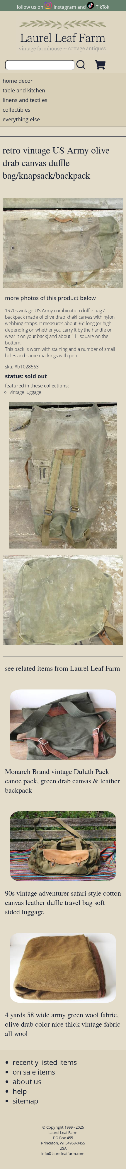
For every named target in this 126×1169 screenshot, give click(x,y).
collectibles (16, 109)
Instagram (65, 7)
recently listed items (45, 1062)
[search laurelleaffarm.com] (82, 65)
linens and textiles (25, 100)
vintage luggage (25, 392)
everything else (21, 119)
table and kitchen (24, 90)
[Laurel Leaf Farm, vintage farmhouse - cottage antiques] (63, 35)
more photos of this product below (50, 298)
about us (27, 1081)
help (20, 1091)
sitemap (25, 1101)
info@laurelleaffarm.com (62, 1153)
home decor (18, 80)
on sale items (34, 1072)
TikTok (102, 7)
